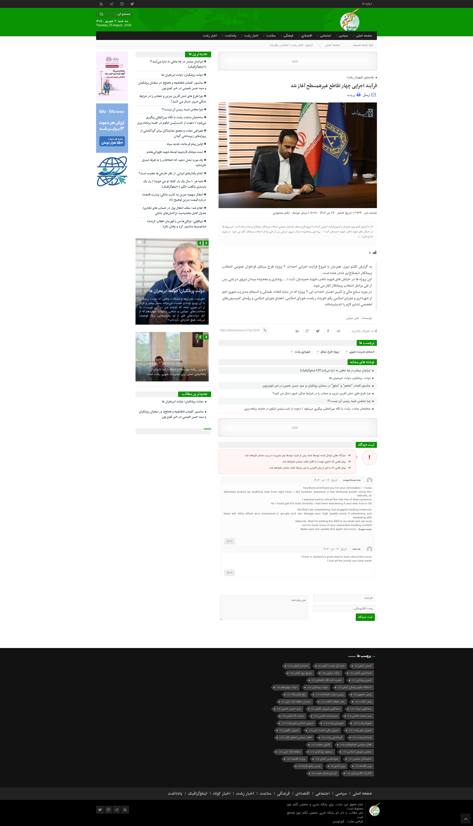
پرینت (351, 94)
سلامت (271, 35)
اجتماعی (325, 35)
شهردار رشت (363, 723)
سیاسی (343, 35)
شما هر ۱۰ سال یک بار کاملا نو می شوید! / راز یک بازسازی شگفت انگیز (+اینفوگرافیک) (174, 184)
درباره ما (367, 3)
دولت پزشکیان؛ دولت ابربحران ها (350, 378)
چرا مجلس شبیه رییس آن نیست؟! (350, 401)
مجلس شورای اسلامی (357, 752)
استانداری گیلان (361, 673)
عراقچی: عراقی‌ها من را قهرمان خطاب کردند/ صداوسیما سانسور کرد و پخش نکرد (176, 224)
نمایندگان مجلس (360, 759)
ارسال (366, 95)
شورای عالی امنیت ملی (323, 730)
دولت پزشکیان (317, 687)
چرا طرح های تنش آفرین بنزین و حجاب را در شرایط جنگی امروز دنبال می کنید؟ (322, 393)
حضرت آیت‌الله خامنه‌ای (327, 680)
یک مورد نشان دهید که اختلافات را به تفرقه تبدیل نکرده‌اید (174, 162)
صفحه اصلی (364, 35)
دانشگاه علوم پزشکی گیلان (355, 687)
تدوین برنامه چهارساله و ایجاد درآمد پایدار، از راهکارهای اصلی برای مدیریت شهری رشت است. (176, 372)
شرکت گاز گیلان (293, 716)
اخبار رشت (251, 35)
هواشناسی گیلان (327, 759)
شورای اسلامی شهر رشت (297, 723)
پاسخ (230, 541)
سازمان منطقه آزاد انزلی (296, 702)
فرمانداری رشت (332, 737)
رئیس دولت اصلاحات (329, 694)
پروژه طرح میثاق (330, 352)
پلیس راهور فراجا (309, 766)
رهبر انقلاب (363, 702)
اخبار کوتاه (221, 793)
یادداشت (230, 35)
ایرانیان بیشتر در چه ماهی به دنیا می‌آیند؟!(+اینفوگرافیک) (336, 370)
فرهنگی (288, 35)
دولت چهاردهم (287, 687)
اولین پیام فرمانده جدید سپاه (185, 144)
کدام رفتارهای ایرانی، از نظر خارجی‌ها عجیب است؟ (171, 173)
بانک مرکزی (331, 673)
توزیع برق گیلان (301, 673)
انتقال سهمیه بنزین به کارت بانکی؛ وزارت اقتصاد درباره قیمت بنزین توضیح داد (174, 197)
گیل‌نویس (339, 821)
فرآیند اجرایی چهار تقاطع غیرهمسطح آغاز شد (333, 86)
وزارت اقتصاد (296, 759)
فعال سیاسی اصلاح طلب (296, 737)
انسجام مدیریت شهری (361, 352)
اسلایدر (284, 45)
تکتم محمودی (281, 213)
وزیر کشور (338, 766)
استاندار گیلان (298, 666)
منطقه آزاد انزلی (289, 752)
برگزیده (274, 45)
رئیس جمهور (363, 694)
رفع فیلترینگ (296, 694)
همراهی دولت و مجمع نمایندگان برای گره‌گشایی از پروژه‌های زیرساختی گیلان (173, 133)
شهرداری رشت (302, 352)
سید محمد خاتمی (360, 716)
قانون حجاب (320, 745)
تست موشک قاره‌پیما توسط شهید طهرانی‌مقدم (175, 152)
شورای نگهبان (289, 730)
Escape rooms (365, 529)
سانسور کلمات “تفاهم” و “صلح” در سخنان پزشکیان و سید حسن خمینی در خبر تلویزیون (317, 385)
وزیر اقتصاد (363, 766)
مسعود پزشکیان (322, 752)
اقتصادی (306, 35)
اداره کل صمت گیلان (331, 666)
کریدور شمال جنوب (324, 773)
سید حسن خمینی (289, 709)
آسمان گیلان (363, 666)
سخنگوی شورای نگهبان (325, 709)
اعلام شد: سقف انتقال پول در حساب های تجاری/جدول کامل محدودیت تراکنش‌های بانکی (174, 210)
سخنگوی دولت (361, 709)
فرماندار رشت (362, 737)
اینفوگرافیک (197, 793)
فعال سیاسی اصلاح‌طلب (356, 745)
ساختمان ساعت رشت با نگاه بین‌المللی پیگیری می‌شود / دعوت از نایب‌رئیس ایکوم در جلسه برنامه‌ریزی (308, 408)
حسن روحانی (362, 680)
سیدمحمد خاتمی (325, 716)
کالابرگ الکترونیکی (359, 773)
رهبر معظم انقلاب (333, 702)
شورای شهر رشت (360, 730)
